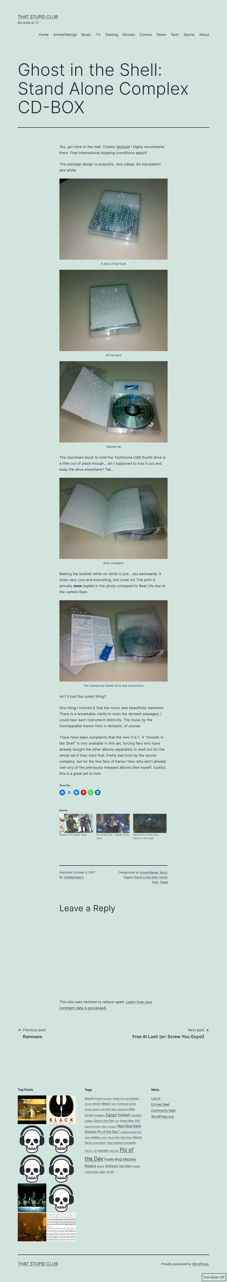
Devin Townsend (119, 1109)
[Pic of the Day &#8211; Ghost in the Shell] (113, 823)
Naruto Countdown (95, 1142)
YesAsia (122, 147)
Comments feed (163, 1110)
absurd (89, 1098)
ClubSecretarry (74, 877)
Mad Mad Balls (129, 1126)
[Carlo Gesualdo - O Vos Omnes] (61, 1227)
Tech (175, 34)
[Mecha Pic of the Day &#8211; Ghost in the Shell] (150, 823)
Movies (129, 34)
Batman (97, 1103)
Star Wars (125, 1166)
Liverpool (111, 1126)
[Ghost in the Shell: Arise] (76, 823)
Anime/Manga (65, 34)
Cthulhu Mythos (92, 1109)
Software (111, 1166)
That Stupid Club (38, 16)
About (204, 34)
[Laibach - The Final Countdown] (32, 1197)
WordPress (200, 1264)
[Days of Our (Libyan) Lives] (61, 1139)
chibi (114, 1104)
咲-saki (110, 1172)
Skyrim (100, 1166)
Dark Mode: (211, 1277)
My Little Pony (123, 1137)
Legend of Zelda (92, 1126)
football (124, 1115)
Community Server (126, 1103)
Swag (164, 882)
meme (104, 1137)
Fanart (111, 1115)
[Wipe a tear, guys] (61, 1168)
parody (103, 1150)
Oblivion (89, 1151)
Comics (146, 34)
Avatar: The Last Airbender (126, 1098)
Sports (189, 34)
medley (95, 1137)
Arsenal (98, 1098)
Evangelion (99, 1115)
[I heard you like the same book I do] (61, 1197)
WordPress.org (162, 1116)
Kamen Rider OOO (130, 1120)
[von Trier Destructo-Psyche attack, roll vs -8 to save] (32, 1109)
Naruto (137, 1137)
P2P (95, 1151)
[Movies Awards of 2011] (61, 1109)
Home (44, 34)
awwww (88, 1104)
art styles (107, 1098)
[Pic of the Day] (32, 1168)
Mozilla (111, 1137)
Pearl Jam (114, 1151)
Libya (104, 1126)
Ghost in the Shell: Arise (73, 834)
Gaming (111, 34)
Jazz (117, 1121)
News (161, 34)
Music (86, 34)
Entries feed (160, 1104)
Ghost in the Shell (146, 877)
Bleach (106, 1103)
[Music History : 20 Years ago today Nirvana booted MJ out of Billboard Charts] (32, 1227)
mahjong (125, 1132)
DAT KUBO (105, 1109)
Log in (155, 1098)
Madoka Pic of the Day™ (102, 1131)
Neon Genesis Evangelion (121, 1142)
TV (98, 34)
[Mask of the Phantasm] (32, 1139)
